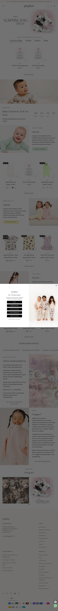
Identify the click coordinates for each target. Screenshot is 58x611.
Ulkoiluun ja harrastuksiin (14, 309)
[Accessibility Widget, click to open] (55, 601)
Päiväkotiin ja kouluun (14, 305)
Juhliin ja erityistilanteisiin (14, 312)
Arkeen (14, 302)
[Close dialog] (56, 285)
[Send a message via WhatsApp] (55, 605)
